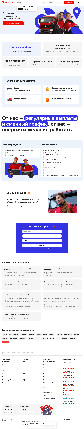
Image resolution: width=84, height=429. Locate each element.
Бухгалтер (25, 364)
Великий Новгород (42, 334)
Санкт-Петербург (13, 334)
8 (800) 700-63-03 (68, 368)
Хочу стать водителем (13, 23)
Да (20, 9)
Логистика (46, 376)
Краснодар (24, 334)
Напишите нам (27, 412)
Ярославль (52, 334)
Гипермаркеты (6, 376)
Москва (5, 334)
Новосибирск (72, 338)
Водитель (45, 364)
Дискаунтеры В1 (7, 380)
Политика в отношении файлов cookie (29, 419)
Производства (47, 380)
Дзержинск (23, 338)
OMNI (24, 373)
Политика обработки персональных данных (30, 421)
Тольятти (76, 334)
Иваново (59, 334)
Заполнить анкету (69, 2)
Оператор (25, 367)
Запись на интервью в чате (49, 388)
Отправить (42, 245)
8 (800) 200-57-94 (68, 394)
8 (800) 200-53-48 (68, 377)
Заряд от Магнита (7, 373)
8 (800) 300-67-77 (68, 386)
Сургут (52, 338)
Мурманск (31, 334)
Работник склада (48, 367)
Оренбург (31, 338)
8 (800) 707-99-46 (68, 390)
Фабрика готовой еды (49, 383)
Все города (6, 342)
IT (23, 380)
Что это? (35, 425)
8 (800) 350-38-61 (68, 403)
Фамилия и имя (27, 231)
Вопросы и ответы (48, 392)
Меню (77, 2)
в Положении (32, 250)
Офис (24, 370)
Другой (26, 9)
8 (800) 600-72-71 (68, 399)
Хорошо (49, 425)
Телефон (25, 236)
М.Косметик (5, 370)
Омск (57, 338)
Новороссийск (68, 334)
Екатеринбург (13, 338)
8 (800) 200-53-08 (68, 373)
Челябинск (45, 338)
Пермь (37, 338)
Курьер (45, 370)
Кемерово (64, 338)
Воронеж (5, 338)
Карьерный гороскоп (49, 398)
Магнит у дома (6, 367)
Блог (44, 395)
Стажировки (26, 376)
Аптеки (4, 383)
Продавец (5, 364)
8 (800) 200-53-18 (68, 381)
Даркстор (45, 373)
